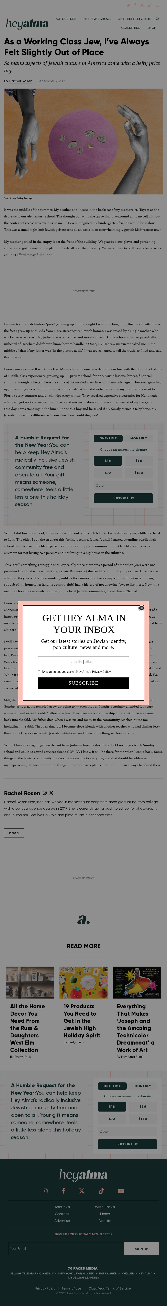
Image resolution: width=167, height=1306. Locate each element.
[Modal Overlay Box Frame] (83, 653)
